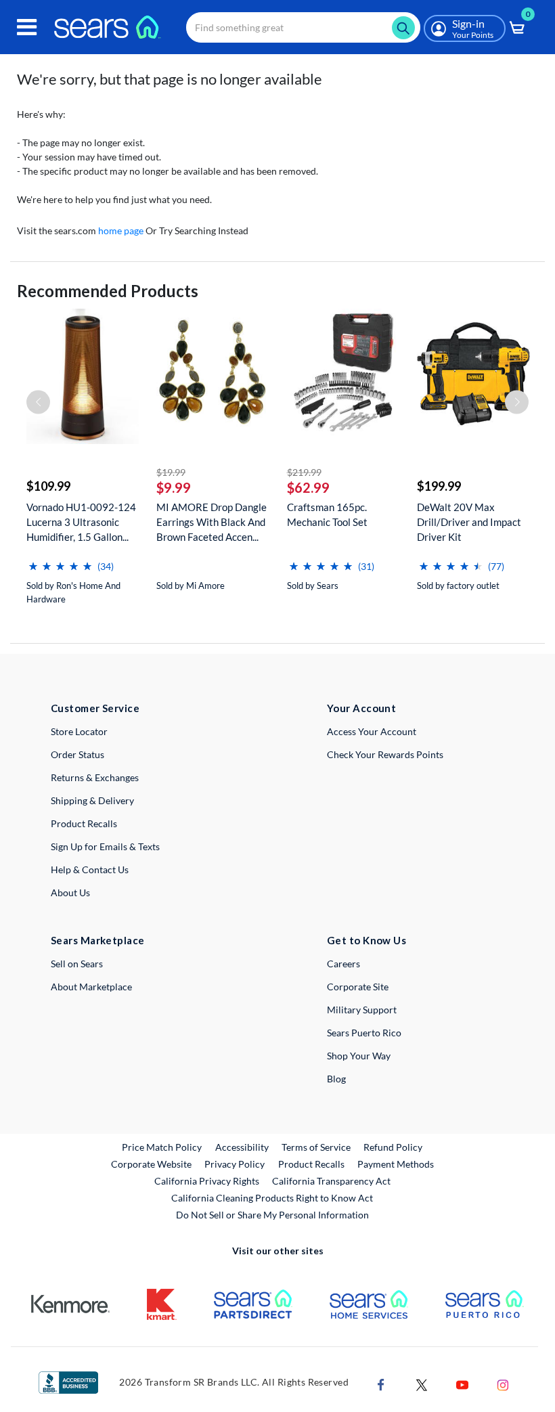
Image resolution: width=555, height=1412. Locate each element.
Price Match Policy (162, 1147)
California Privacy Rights (206, 1181)
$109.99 (48, 486)
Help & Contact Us (90, 869)
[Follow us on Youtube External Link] (462, 1384)
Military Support (362, 1009)
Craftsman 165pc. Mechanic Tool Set (327, 514)
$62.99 (308, 487)
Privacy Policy (234, 1164)
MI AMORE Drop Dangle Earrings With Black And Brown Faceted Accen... (211, 522)
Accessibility (242, 1147)
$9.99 (173, 487)
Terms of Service (316, 1147)
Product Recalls (84, 823)
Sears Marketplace (98, 940)
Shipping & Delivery (92, 800)
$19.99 (170, 472)
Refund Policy (392, 1147)
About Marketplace (91, 986)
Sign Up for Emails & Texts (105, 846)
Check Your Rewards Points (385, 754)
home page (120, 230)
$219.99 (304, 472)
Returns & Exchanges (95, 777)
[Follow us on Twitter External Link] (421, 1384)
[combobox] (303, 27)
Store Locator (79, 731)
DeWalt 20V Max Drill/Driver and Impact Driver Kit (469, 522)
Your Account (361, 708)
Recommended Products (107, 291)
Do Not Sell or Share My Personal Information (272, 1214)
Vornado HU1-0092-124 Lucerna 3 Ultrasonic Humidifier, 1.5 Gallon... (81, 522)
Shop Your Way (359, 1055)
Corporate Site (357, 986)
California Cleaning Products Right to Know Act (272, 1198)
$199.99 (439, 486)
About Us (70, 892)
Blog (336, 1078)
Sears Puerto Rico (364, 1032)
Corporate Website (152, 1163)
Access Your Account (371, 731)
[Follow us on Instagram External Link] (502, 1384)
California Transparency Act (331, 1181)
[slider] (60, 561)
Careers (343, 963)
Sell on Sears (77, 963)
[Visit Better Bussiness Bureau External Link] (68, 1381)
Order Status (77, 754)
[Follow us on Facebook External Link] (381, 1384)
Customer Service (95, 708)
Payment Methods (395, 1164)
